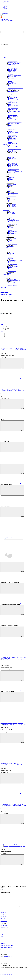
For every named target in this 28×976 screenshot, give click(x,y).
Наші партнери (6, 9)
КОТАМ (5, 144)
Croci (6, 329)
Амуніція (8, 96)
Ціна (2, 331)
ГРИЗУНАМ (6, 210)
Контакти (5, 11)
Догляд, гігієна (9, 113)
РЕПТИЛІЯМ (6, 274)
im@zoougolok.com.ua (8, 956)
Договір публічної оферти (6, 947)
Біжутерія (8, 124)
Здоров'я (8, 214)
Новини (5, 6)
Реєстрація (5, 13)
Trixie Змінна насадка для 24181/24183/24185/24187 (12, 348)
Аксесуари (8, 218)
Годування (8, 58)
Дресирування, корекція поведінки (13, 90)
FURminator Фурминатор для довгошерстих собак (12, 723)
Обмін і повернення (7, 3)
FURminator (7, 328)
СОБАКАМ (5, 57)
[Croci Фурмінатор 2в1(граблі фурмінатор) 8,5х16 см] (14, 805)
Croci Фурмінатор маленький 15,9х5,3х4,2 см (11, 844)
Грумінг (7, 77)
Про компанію (6, 1)
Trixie (6, 326)
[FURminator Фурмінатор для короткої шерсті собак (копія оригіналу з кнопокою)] (14, 660)
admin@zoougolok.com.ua (6, 974)
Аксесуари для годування (11, 65)
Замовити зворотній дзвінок (7, 20)
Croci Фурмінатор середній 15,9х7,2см (9, 763)
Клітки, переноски (10, 225)
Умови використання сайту (7, 945)
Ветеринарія (8, 84)
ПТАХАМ (5, 251)
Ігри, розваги (9, 137)
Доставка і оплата (7, 2)
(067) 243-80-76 (5, 19)
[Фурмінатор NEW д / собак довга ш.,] (14, 538)
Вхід (2, 13)
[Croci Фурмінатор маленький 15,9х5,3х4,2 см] (14, 846)
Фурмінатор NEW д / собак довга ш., (9, 537)
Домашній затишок (10, 72)
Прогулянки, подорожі (11, 110)
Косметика (8, 103)
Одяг (7, 130)
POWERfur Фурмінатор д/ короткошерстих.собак (11, 389)
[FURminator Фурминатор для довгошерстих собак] (14, 724)
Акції (4, 7)
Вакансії (5, 8)
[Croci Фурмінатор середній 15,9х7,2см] (14, 764)
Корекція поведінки (10, 192)
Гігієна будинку (9, 120)
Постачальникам (6, 5)
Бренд (2, 324)
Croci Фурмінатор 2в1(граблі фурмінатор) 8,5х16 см (12, 804)
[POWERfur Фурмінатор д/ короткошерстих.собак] (13, 390)
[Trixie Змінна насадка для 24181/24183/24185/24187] (14, 349)
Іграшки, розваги (9, 228)
